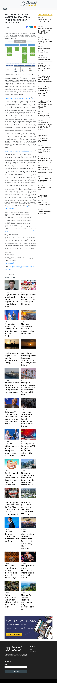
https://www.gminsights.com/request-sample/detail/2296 (19, 98)
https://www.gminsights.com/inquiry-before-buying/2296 (18, 151)
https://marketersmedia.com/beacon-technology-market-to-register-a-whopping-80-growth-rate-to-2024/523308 (20, 268)
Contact (31, 656)
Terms (31, 649)
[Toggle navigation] (5, 9)
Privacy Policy (33, 651)
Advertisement (33, 654)
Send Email (10, 255)
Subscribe (16, 671)
